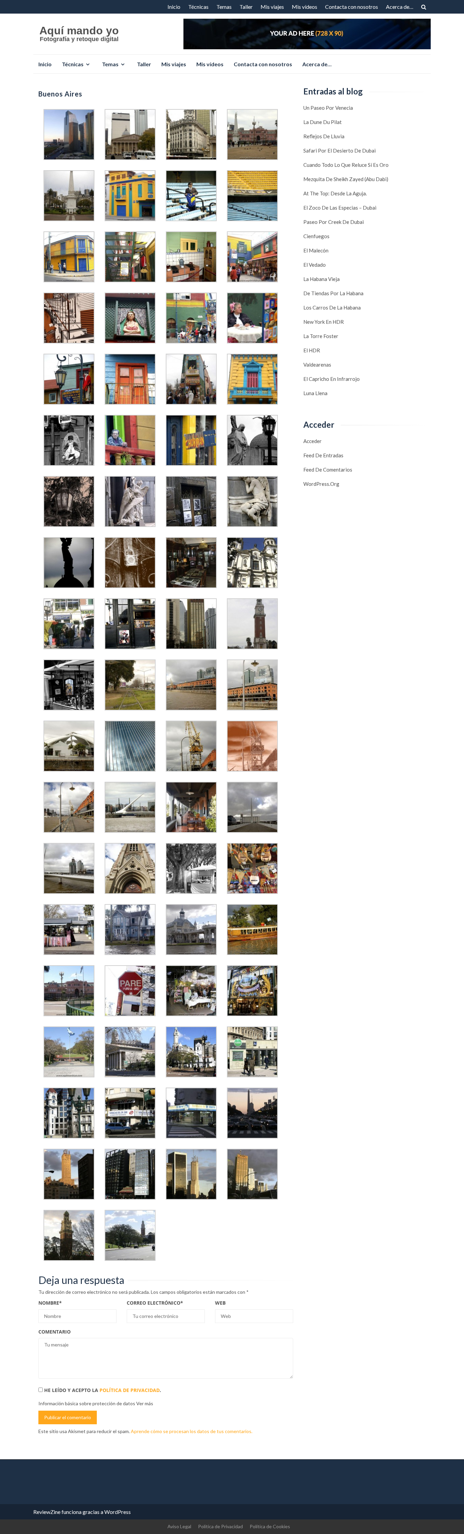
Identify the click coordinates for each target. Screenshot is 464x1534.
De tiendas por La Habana (333, 293)
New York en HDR (323, 322)
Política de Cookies (270, 1526)
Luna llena (315, 393)
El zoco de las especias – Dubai (339, 208)
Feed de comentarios (327, 469)
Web (220, 1303)
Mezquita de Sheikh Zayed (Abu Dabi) (345, 179)
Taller (246, 6)
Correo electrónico (155, 1303)
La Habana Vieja (321, 279)
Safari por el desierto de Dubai (339, 150)
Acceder (312, 441)
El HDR (311, 350)
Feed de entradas (323, 455)
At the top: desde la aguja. (335, 193)
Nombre (50, 1303)
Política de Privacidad (130, 1390)
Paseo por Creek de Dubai (333, 222)
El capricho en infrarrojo (331, 379)
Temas (224, 6)
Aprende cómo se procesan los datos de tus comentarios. (191, 1431)
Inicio (173, 6)
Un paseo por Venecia (328, 108)
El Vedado (314, 265)
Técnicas (198, 6)
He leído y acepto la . (102, 1390)
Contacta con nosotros (351, 6)
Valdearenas (317, 365)
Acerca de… (399, 6)
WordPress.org (321, 484)
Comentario (54, 1331)
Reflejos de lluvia (323, 136)
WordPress (117, 1512)
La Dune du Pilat (322, 122)
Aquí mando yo (79, 30)
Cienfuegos (316, 236)
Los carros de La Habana (332, 307)
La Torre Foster (320, 336)
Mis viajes (272, 6)
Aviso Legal (179, 1526)
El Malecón (315, 250)
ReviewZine (46, 1512)
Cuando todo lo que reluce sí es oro (346, 165)
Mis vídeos (304, 6)
